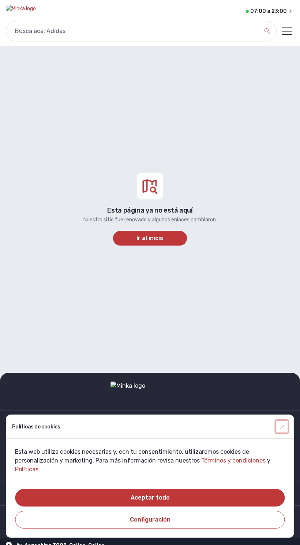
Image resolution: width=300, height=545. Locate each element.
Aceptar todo (150, 497)
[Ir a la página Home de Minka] (21, 11)
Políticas (26, 469)
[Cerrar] (282, 426)
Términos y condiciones (233, 460)
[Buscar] (267, 31)
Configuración (150, 519)
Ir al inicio (150, 238)
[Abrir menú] (287, 31)
